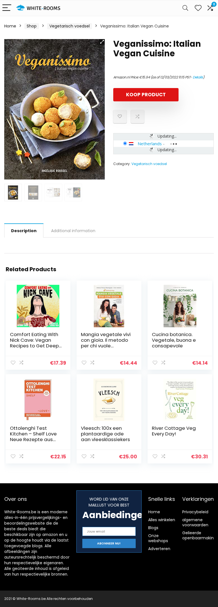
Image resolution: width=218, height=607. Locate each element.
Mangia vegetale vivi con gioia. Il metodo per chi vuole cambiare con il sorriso (106, 345)
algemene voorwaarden (195, 522)
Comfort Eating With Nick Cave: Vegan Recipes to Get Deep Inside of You (34, 343)
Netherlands (150, 143)
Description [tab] (24, 231)
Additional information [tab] (73, 231)
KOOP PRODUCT (146, 94)
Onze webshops (158, 538)
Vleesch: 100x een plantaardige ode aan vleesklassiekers (105, 434)
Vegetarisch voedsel (69, 26)
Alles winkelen (161, 520)
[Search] (185, 8)
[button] (102, 42)
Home (10, 26)
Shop (32, 26)
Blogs (153, 528)
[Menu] (7, 8)
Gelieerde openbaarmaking (199, 535)
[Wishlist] (198, 8)
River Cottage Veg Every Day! (174, 431)
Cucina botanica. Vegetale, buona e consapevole (174, 340)
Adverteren (159, 549)
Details (198, 77)
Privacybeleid (195, 512)
